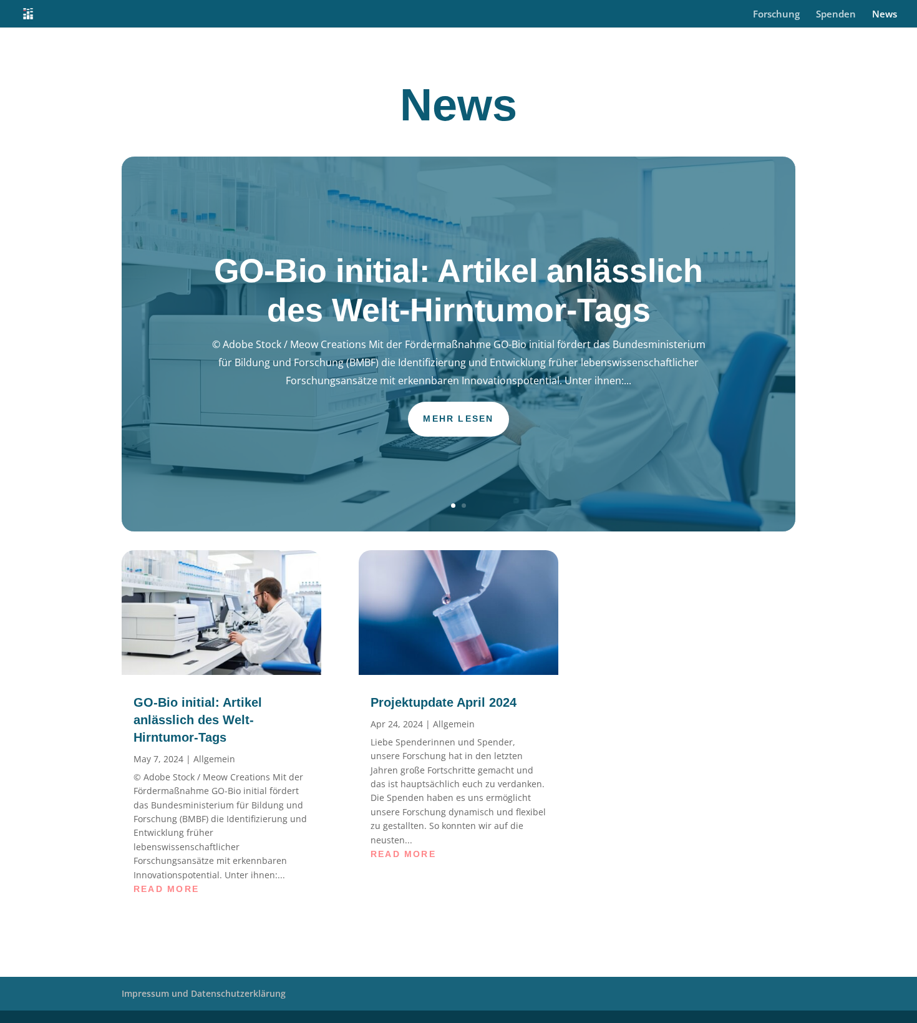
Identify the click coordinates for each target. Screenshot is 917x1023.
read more (166, 889)
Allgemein (214, 759)
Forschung (776, 14)
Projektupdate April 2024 (444, 702)
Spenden (836, 14)
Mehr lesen (458, 419)
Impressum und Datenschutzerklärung (204, 993)
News (884, 14)
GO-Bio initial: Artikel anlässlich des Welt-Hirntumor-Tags (197, 720)
